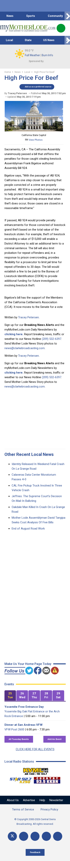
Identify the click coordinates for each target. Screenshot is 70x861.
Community (55, 15)
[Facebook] (23, 836)
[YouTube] (35, 836)
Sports (30, 15)
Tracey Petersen (28, 317)
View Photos (35, 139)
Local (9, 40)
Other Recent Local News (29, 454)
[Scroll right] (67, 16)
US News (48, 40)
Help (42, 800)
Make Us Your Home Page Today (27, 664)
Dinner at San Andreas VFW (23, 725)
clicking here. (13, 334)
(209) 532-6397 (51, 339)
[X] (12, 836)
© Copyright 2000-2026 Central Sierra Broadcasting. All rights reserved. (35, 821)
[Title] (57, 836)
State (28, 40)
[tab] (10, 695)
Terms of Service (23, 809)
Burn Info (47, 55)
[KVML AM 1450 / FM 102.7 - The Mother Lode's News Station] (35, 770)
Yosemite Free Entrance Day (24, 707)
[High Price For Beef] (34, 130)
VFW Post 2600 (14, 729)
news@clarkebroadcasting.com (24, 348)
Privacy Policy (49, 809)
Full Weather (32, 55)
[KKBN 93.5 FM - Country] (47, 779)
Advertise (29, 800)
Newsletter (56, 800)
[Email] (46, 836)
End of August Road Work (28, 528)
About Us (13, 800)
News (9, 15)
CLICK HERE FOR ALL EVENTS (35, 749)
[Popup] (61, 28)
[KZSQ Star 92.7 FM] (19, 779)
